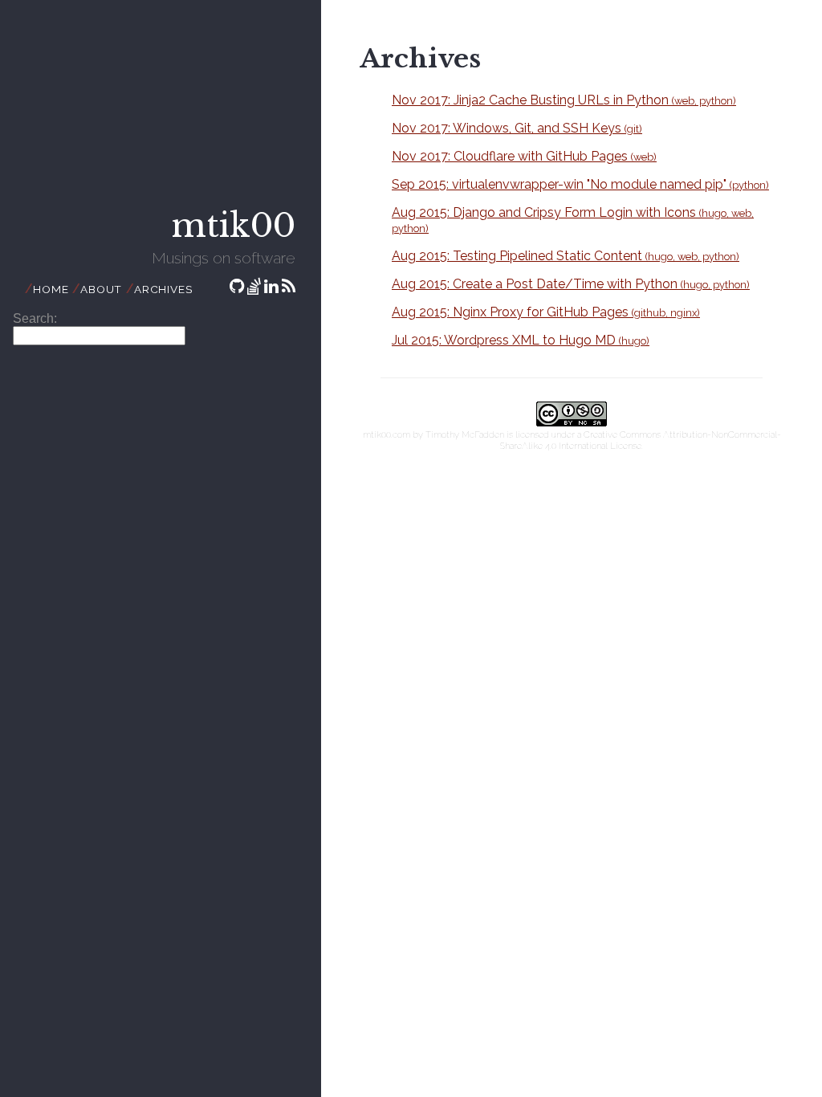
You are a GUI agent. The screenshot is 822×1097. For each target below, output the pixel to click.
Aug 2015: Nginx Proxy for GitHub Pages (546, 312)
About (101, 289)
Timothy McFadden (464, 434)
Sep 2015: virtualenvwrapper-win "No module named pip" (580, 184)
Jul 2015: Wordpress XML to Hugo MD (520, 340)
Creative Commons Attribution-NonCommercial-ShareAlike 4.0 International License (640, 440)
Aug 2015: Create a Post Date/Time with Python (571, 284)
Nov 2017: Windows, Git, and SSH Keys (517, 128)
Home (50, 289)
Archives (163, 289)
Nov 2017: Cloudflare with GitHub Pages (524, 156)
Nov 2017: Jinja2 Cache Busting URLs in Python (564, 100)
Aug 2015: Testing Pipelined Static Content (565, 255)
